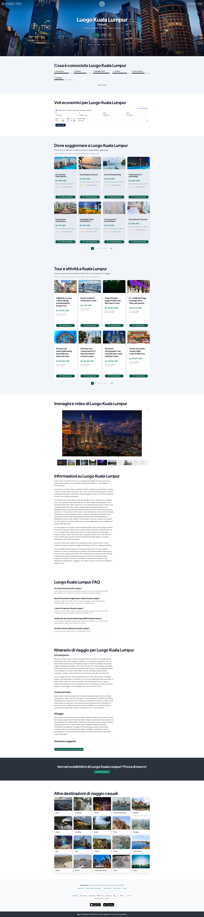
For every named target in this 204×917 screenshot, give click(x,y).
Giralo (97, 35)
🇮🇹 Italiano (108, 895)
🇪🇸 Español (92, 895)
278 (112, 383)
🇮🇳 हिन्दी (107, 898)
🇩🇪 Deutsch (100, 895)
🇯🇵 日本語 (128, 895)
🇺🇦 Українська (99, 898)
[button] (147, 409)
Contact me (101, 885)
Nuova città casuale (102, 772)
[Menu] (2, 3)
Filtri (105, 35)
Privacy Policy (117, 888)
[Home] (102, 4)
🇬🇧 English (75, 895)
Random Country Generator (93, 888)
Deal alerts (81, 888)
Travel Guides (107, 888)
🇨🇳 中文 (122, 895)
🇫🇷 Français (83, 895)
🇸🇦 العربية (116, 895)
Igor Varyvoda (94, 885)
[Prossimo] (114, 248)
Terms (124, 888)
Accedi (200, 3)
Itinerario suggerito (65, 741)
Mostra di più (102, 85)
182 (112, 248)
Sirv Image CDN (119, 885)
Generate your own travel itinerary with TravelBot (69, 749)
